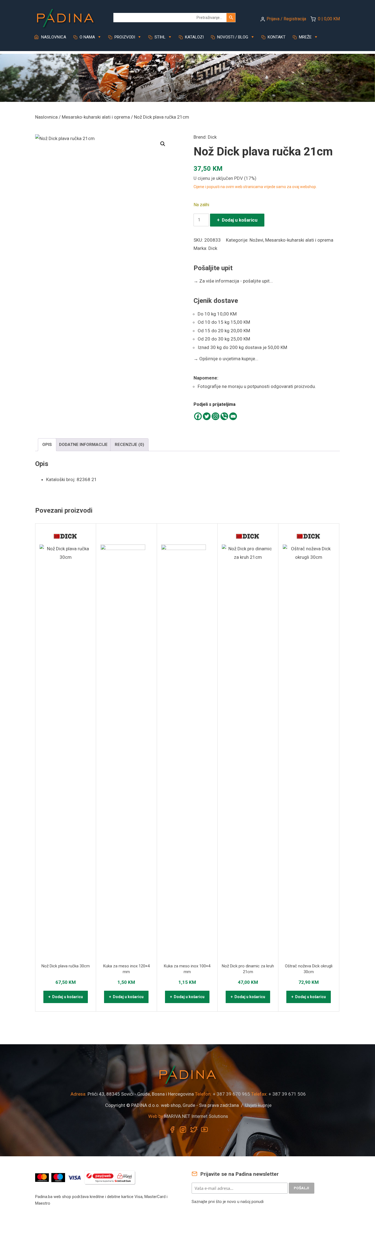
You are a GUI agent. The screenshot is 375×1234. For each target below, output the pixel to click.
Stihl (159, 37)
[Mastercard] (42, 1177)
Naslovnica (53, 37)
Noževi (256, 240)
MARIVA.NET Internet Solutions (196, 1116)
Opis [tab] (47, 444)
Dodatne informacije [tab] (83, 444)
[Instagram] (215, 416)
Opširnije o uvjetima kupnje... (226, 358)
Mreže (305, 37)
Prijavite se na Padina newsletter (239, 1174)
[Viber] (224, 416)
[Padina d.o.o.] (65, 16)
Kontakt (276, 37)
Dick (212, 137)
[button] (163, 144)
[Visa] (75, 1177)
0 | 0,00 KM (329, 18)
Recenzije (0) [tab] (129, 444)
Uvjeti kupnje (258, 1105)
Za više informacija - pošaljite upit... (233, 281)
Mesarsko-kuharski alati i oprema (96, 117)
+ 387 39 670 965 (231, 1094)
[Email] (233, 416)
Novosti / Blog (232, 37)
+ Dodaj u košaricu (237, 220)
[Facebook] (198, 416)
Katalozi (194, 37)
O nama (87, 37)
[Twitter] (207, 416)
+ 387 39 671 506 (287, 1094)
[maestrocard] (58, 1177)
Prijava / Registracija (286, 18)
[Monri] (110, 1177)
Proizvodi (124, 37)
